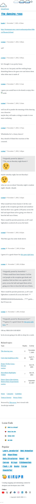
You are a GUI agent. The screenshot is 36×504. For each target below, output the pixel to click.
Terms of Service (6, 397)
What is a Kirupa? (13, 427)
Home (3, 394)
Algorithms (12, 455)
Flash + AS (7, 466)
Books (16, 466)
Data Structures (10, 458)
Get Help (10, 440)
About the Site (12, 431)
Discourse (12, 402)
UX (27, 458)
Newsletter (7, 470)
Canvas (6, 462)
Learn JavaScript (10, 451)
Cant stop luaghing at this (9, 358)
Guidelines (18, 394)
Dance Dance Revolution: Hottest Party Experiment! (10, 380)
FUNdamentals (25, 462)
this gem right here (27, 255)
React (21, 458)
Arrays (14, 462)
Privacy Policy (17, 397)
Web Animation (26, 451)
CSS (4, 455)
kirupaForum (5, 9)
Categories (10, 394)
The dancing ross (11, 14)
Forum (24, 466)
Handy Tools (11, 436)
